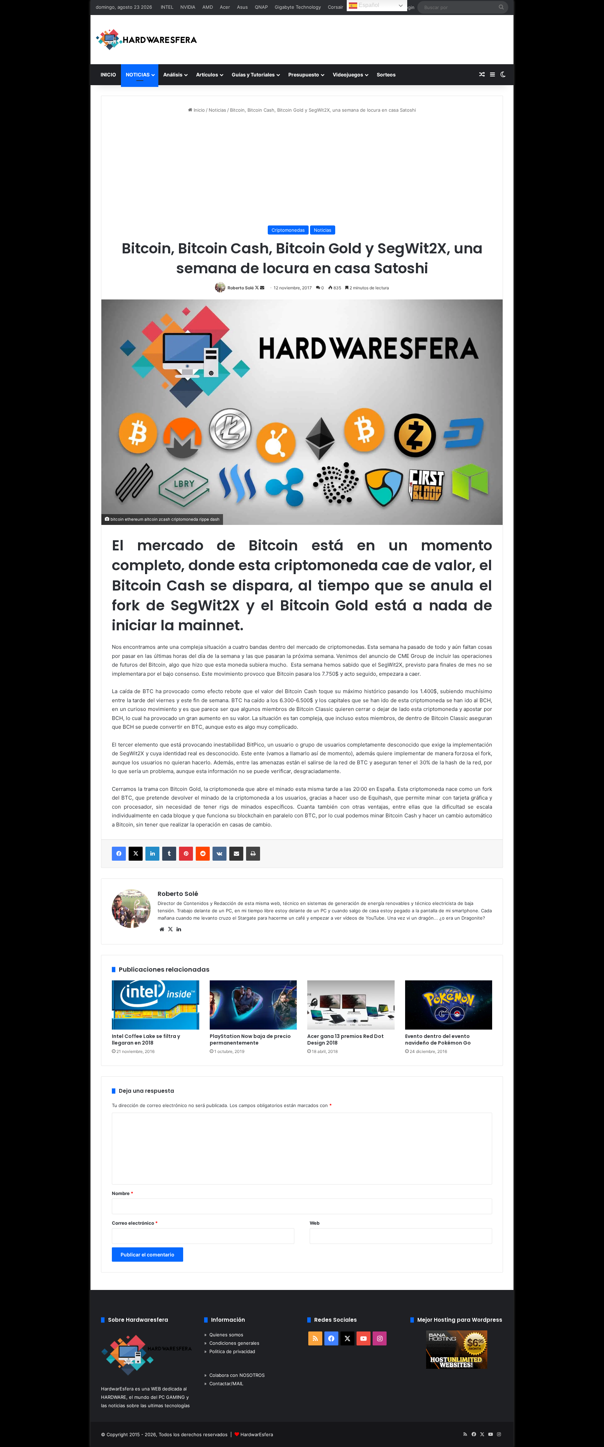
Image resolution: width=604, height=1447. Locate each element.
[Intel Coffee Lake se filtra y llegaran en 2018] (155, 1005)
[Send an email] (262, 287)
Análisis (172, 74)
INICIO (108, 74)
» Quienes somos (223, 1334)
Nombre (122, 1193)
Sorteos (386, 74)
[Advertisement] (302, 169)
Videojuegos (348, 74)
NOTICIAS (138, 74)
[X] (136, 854)
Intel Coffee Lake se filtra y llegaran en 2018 (146, 1039)
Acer (225, 7)
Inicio (198, 110)
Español (368, 5)
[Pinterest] (186, 854)
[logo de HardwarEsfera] (146, 39)
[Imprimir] (253, 854)
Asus (242, 7)
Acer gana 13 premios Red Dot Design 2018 (345, 1039)
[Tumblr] (169, 854)
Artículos (207, 74)
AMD (207, 7)
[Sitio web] (162, 929)
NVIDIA (187, 7)
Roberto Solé (241, 287)
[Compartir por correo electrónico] (236, 854)
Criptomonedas (288, 230)
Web (314, 1223)
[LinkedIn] (152, 854)
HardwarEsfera (256, 1434)
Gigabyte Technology (298, 7)
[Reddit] (203, 854)
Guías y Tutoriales (253, 74)
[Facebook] (119, 854)
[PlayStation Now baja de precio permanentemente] (253, 1005)
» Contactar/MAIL (223, 1383)
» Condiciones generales (231, 1343)
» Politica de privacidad (229, 1351)
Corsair (335, 7)
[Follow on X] (257, 287)
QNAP (261, 7)
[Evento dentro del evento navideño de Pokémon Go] (448, 1005)
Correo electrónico (135, 1223)
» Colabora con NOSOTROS (234, 1375)
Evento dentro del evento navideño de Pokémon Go (438, 1039)
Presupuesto (303, 74)
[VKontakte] (219, 854)
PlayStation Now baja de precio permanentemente (250, 1039)
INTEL (167, 7)
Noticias (217, 110)
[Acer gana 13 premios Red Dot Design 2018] (351, 1005)
